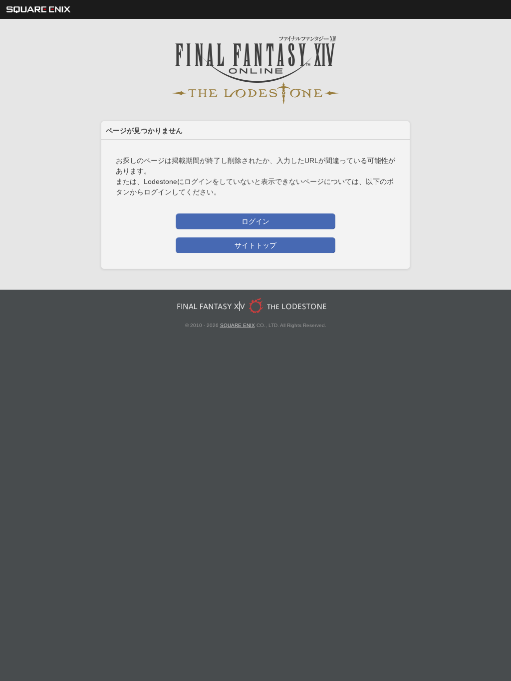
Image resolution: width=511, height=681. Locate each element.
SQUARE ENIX (237, 325)
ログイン (255, 221)
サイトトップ (255, 245)
